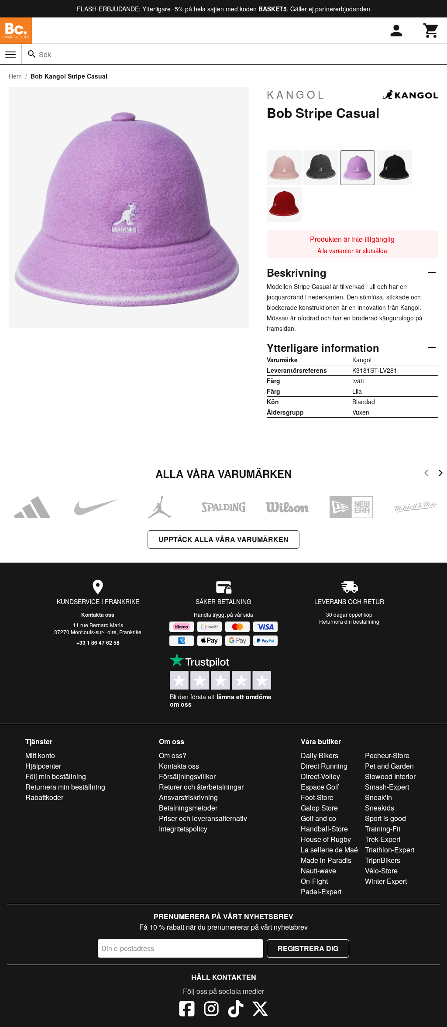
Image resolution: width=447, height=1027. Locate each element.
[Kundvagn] (431, 30)
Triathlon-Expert (389, 850)
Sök (45, 54)
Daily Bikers (319, 755)
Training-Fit (382, 829)
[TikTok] (235, 1010)
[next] (440, 474)
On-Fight (314, 881)
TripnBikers (382, 860)
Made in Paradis (326, 860)
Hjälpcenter (43, 766)
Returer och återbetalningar (201, 787)
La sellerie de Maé (329, 850)
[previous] (426, 474)
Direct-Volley (320, 776)
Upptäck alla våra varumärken (223, 539)
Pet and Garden (389, 766)
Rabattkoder (44, 797)
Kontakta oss (97, 614)
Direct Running (324, 766)
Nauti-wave (318, 871)
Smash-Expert (387, 787)
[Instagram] (211, 1010)
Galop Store (319, 808)
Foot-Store (317, 797)
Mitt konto (40, 755)
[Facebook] (187, 1010)
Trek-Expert (382, 839)
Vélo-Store (381, 871)
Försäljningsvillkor (187, 776)
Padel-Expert (321, 891)
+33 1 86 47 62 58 (98, 642)
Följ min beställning (55, 776)
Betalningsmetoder (188, 808)
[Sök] (32, 54)
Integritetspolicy (183, 829)
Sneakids (379, 808)
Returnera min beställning (65, 787)
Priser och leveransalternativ (203, 818)
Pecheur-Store (387, 755)
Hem (15, 76)
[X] (260, 1010)
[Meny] (10, 54)
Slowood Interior (390, 776)
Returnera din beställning (349, 621)
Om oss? (172, 755)
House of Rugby (326, 839)
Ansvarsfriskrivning (188, 797)
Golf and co (318, 818)
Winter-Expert (386, 881)
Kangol (296, 94)
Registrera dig (308, 948)
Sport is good (385, 818)
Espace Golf (320, 787)
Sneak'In (378, 797)
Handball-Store (324, 829)
